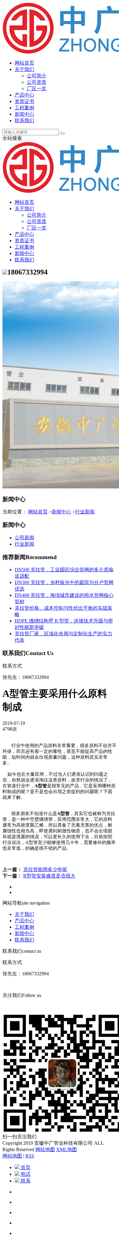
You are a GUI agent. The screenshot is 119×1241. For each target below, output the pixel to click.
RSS (29, 1155)
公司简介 (36, 75)
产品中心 (24, 95)
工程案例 (24, 107)
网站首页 (24, 63)
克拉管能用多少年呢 (45, 869)
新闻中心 (24, 114)
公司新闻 (24, 537)
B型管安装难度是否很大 (49, 875)
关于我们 (24, 69)
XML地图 (66, 1149)
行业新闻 (85, 511)
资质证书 (24, 101)
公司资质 (36, 82)
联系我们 (24, 120)
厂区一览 (36, 88)
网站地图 (45, 1149)
